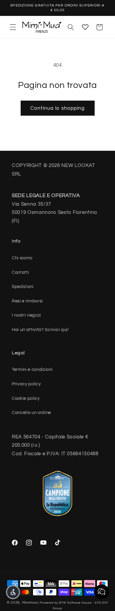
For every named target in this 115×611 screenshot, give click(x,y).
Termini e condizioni (32, 369)
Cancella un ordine (31, 412)
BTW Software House (75, 602)
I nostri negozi (26, 315)
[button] (13, 27)
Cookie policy (26, 398)
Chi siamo (22, 257)
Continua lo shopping (57, 108)
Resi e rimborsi (27, 301)
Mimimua (30, 603)
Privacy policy (26, 383)
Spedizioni (23, 286)
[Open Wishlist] (85, 27)
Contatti (20, 272)
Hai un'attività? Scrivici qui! (40, 329)
